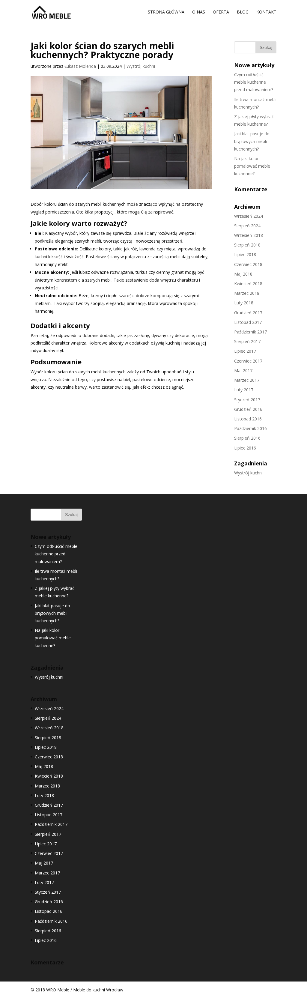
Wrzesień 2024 (248, 216)
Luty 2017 (243, 390)
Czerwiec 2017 (248, 361)
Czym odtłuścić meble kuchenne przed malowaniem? (253, 82)
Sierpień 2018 (247, 245)
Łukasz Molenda (80, 66)
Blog (243, 12)
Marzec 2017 (246, 380)
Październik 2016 (250, 428)
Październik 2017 (250, 332)
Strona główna (166, 12)
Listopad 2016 (248, 419)
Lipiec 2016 (245, 448)
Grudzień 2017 (248, 312)
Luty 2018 (243, 303)
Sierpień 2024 (247, 226)
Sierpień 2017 (247, 341)
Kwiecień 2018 (248, 283)
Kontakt (266, 12)
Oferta (221, 12)
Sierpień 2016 (247, 438)
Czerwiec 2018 (248, 264)
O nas (198, 12)
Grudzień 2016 (248, 409)
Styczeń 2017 (247, 399)
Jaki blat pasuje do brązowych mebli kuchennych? (252, 141)
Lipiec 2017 (245, 351)
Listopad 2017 (248, 322)
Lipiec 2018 (245, 254)
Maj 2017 (243, 370)
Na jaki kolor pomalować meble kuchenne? (252, 166)
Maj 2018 (243, 274)
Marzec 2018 (246, 293)
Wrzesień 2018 (248, 235)
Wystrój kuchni (141, 66)
